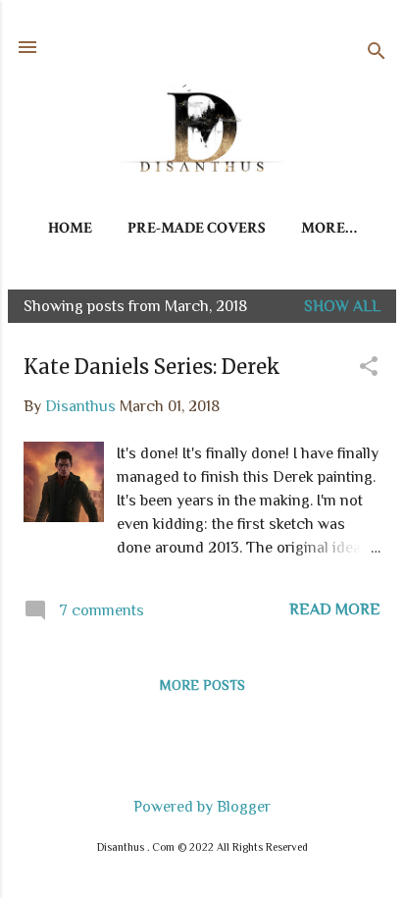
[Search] (376, 53)
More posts (202, 685)
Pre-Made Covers (196, 228)
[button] (368, 368)
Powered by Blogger (202, 807)
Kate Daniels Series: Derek (152, 366)
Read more (334, 609)
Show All (342, 306)
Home (70, 228)
